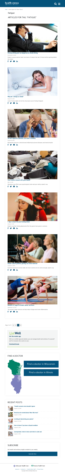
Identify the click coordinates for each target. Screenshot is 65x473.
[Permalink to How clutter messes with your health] (32, 165)
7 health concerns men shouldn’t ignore (24, 406)
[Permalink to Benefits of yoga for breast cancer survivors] (32, 290)
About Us (17, 469)
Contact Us (23, 469)
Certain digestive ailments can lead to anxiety (22, 138)
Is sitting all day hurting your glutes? (23, 419)
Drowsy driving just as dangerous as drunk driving (23, 53)
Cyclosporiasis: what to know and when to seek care (28, 431)
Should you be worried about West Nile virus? (26, 412)
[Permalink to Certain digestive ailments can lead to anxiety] (32, 123)
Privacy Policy (40, 469)
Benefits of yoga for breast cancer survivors (21, 305)
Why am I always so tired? (15, 96)
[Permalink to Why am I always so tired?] (32, 81)
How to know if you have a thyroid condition (26, 425)
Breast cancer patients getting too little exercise (22, 263)
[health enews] (12, 3)
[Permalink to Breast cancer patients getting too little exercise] (32, 248)
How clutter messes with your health (19, 180)
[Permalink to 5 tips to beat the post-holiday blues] (32, 206)
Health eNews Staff (31, 469)
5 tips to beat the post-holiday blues (19, 222)
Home (6, 9)
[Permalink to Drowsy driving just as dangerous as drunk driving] (32, 38)
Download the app (14, 344)
